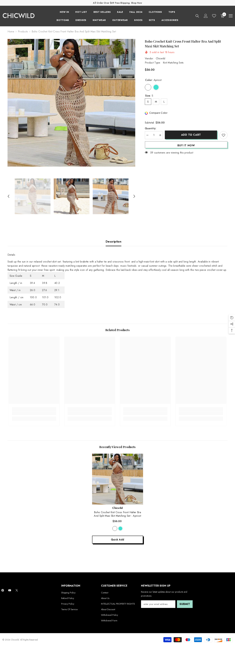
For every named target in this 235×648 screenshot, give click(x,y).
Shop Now (136, 2)
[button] (8, 196)
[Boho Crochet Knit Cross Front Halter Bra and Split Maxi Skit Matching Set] (117, 479)
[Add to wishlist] (223, 135)
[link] (34, 413)
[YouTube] (9, 590)
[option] (71, 103)
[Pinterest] (2, 590)
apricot (114, 528)
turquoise (120, 528)
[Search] (197, 16)
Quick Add (117, 539)
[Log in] (206, 16)
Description (113, 242)
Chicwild (160, 58)
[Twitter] (16, 590)
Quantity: (150, 128)
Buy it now (186, 145)
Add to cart (191, 135)
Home (11, 31)
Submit (185, 604)
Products (23, 31)
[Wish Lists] (214, 16)
